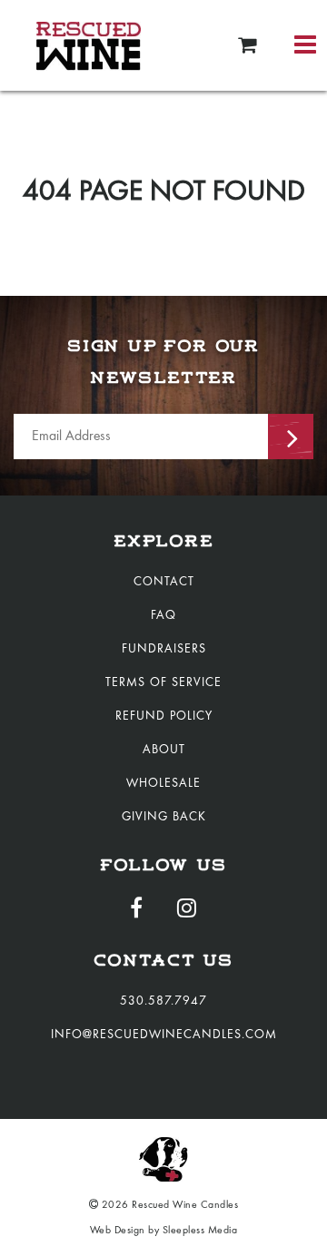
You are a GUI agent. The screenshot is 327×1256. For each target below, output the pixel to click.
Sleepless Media (200, 1230)
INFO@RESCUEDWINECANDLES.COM (164, 1035)
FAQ (163, 616)
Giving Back (164, 817)
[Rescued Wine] (88, 45)
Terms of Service (163, 683)
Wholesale (163, 784)
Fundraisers (164, 649)
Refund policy (164, 717)
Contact (164, 582)
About (164, 750)
